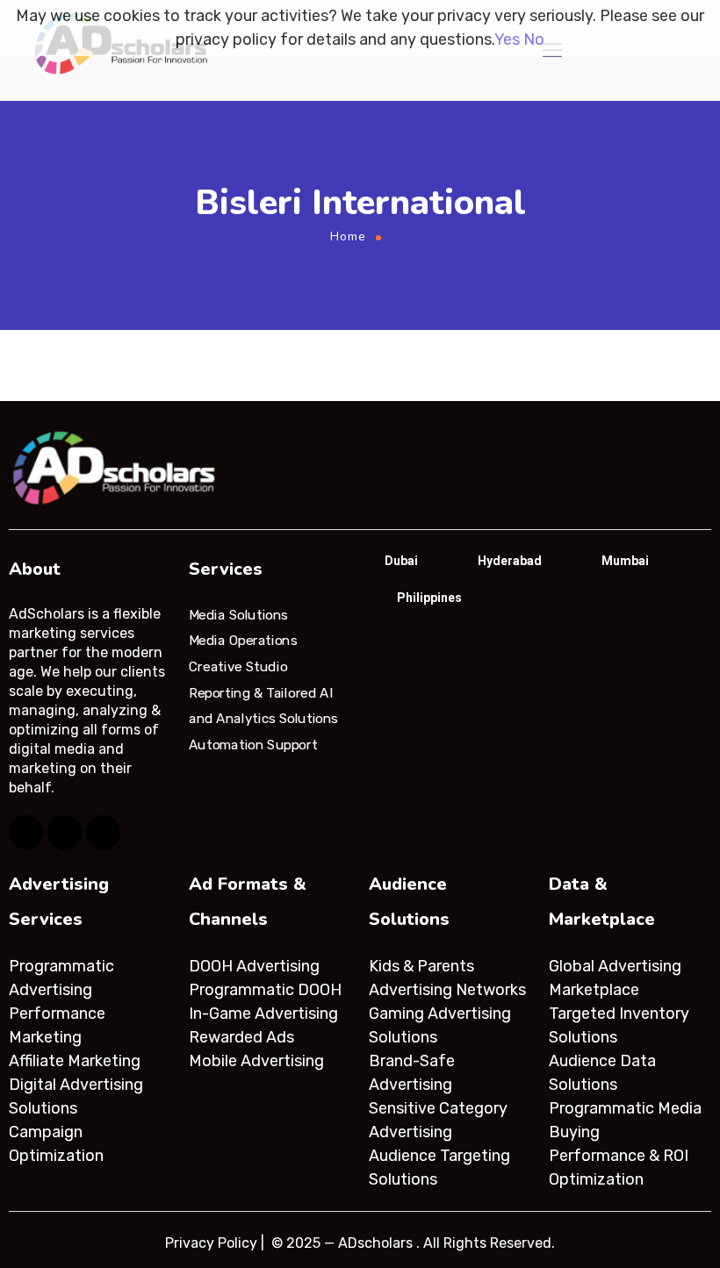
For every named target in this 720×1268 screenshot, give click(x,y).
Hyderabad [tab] (510, 561)
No (533, 39)
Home (348, 236)
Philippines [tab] (429, 598)
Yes (507, 39)
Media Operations (243, 640)
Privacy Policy (211, 1243)
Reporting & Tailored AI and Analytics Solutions (263, 705)
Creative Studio (238, 667)
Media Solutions (238, 614)
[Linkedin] (103, 832)
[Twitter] (64, 832)
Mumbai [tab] (625, 561)
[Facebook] (26, 832)
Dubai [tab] (401, 561)
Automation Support (253, 745)
